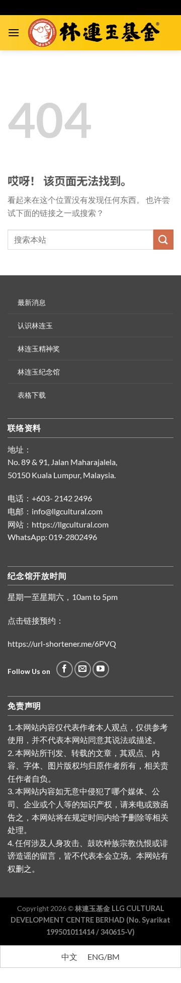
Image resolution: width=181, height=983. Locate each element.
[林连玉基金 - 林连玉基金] (96, 32)
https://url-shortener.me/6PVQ (62, 643)
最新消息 (32, 302)
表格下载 (32, 395)
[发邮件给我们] (82, 669)
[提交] (163, 239)
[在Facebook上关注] (64, 669)
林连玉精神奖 (39, 348)
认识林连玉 (35, 325)
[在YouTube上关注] (101, 669)
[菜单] (14, 32)
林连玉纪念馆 (39, 371)
